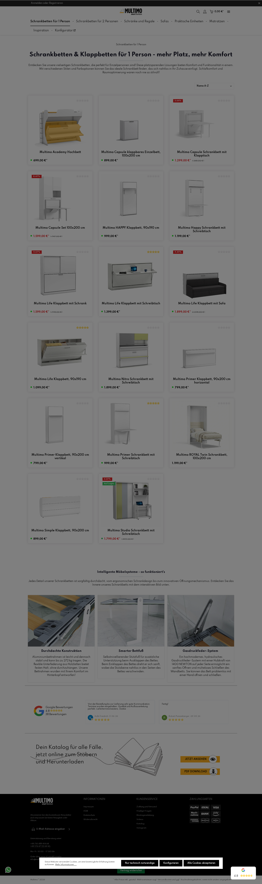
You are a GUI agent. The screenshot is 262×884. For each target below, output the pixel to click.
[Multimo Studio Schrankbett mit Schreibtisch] (131, 501)
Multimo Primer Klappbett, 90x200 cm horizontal (201, 381)
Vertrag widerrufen (131, 870)
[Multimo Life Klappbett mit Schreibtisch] (131, 274)
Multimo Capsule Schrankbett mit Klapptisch (202, 154)
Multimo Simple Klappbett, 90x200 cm (60, 530)
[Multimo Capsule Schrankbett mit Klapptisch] (202, 123)
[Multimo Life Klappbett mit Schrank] (60, 274)
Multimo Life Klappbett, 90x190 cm (60, 379)
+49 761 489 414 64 (39, 844)
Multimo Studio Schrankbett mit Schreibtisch (131, 532)
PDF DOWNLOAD (195, 771)
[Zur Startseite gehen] (131, 11)
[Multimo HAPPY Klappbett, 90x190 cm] (131, 199)
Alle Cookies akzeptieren (201, 863)
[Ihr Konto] (205, 12)
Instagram (141, 828)
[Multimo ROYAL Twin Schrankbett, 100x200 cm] (202, 426)
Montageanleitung (145, 815)
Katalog (140, 824)
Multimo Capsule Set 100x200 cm (60, 227)
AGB (85, 811)
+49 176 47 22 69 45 (40, 846)
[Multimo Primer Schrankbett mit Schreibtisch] (131, 426)
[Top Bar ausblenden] (259, 3)
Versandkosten (165, 880)
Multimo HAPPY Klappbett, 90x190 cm (131, 227)
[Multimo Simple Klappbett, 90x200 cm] (60, 501)
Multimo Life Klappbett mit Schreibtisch (131, 303)
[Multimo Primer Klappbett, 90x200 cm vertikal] (60, 426)
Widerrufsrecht (90, 819)
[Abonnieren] (69, 829)
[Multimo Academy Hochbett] (60, 123)
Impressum (88, 807)
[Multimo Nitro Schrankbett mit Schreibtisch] (131, 350)
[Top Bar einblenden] (229, 12)
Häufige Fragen (143, 811)
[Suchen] (198, 12)
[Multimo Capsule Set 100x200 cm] (60, 199)
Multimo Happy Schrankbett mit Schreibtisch (201, 229)
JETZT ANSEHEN (196, 759)
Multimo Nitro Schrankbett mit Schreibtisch (130, 381)
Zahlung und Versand (146, 807)
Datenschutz (89, 815)
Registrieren (56, 3)
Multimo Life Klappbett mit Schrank (60, 303)
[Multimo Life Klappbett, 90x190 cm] (60, 350)
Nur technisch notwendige (140, 863)
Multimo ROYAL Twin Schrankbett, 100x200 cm (201, 456)
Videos (139, 819)
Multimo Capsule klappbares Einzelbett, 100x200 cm (131, 154)
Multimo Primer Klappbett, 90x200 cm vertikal (60, 456)
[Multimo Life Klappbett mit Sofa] (202, 274)
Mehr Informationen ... (66, 865)
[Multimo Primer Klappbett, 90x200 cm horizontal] (202, 350)
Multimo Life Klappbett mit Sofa (201, 303)
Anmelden (36, 3)
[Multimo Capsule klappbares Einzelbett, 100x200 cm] (131, 123)
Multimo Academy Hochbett (60, 152)
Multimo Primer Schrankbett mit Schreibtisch (131, 456)
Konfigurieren (171, 863)
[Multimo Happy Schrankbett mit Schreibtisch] (202, 199)
